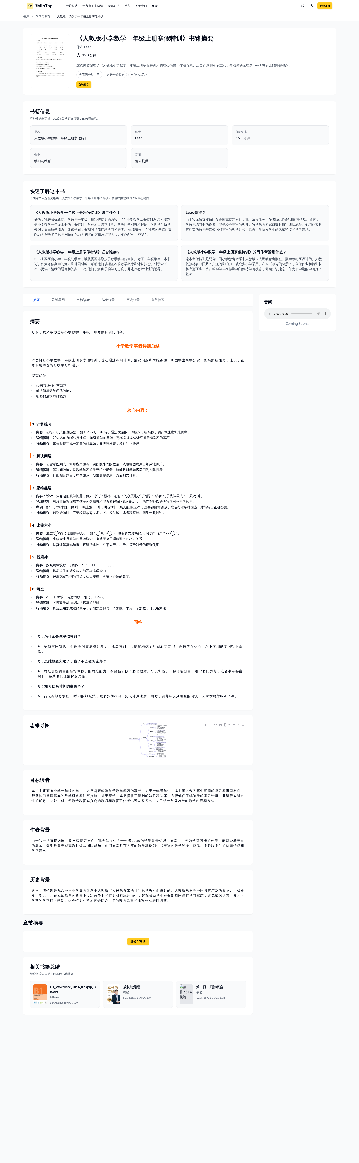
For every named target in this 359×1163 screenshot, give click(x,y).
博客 (127, 6)
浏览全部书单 (115, 74)
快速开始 (325, 5)
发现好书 (113, 6)
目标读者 (83, 300)
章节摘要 (158, 300)
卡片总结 (71, 6)
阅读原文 (84, 84)
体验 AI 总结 (139, 74)
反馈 (155, 6)
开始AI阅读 (138, 941)
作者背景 (108, 300)
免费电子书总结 (92, 6)
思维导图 (58, 300)
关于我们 (141, 6)
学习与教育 (43, 16)
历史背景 (133, 300)
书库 (26, 16)
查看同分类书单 (89, 74)
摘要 (36, 300)
